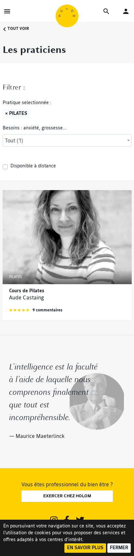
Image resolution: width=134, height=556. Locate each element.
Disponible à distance (33, 166)
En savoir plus (85, 548)
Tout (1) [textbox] (14, 141)
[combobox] (67, 140)
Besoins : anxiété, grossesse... (35, 128)
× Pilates (16, 113)
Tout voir (18, 29)
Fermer (119, 548)
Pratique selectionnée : (27, 103)
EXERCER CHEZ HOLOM (67, 496)
